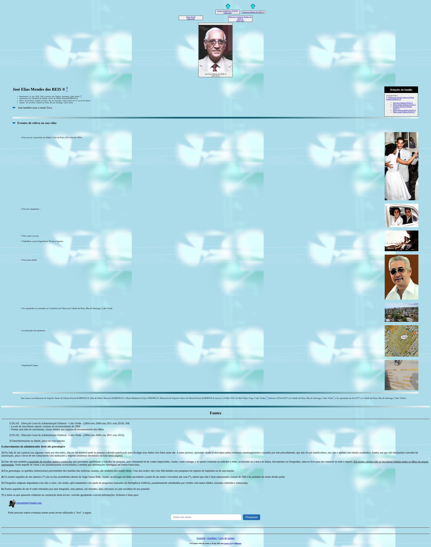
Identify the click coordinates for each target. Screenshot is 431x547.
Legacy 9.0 (228, 543)
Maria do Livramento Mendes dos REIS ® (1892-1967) (240, 19)
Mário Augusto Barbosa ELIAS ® (404, 110)
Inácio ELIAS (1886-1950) (190, 18)
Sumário (200, 538)
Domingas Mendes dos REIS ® (253, 12)
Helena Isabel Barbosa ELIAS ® (404, 112)
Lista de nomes (227, 538)
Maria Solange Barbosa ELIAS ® (404, 105)
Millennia (237, 543)
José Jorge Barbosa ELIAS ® (403, 103)
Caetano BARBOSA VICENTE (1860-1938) (227, 12)
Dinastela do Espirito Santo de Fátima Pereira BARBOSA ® (400, 98)
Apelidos (212, 538)
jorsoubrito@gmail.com (28, 502)
